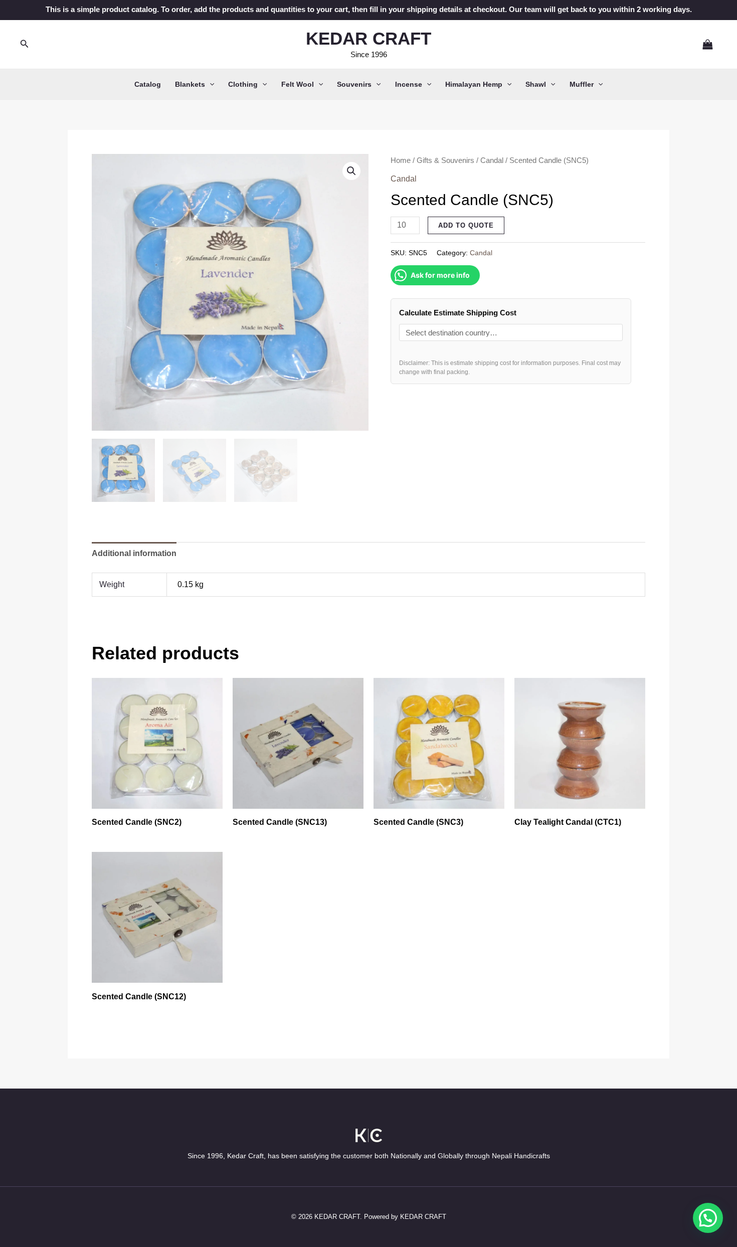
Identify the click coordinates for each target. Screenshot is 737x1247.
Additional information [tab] (134, 553)
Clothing (243, 84)
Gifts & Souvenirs (445, 160)
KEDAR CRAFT (368, 38)
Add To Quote (466, 225)
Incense (408, 84)
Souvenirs (354, 84)
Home (401, 160)
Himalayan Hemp (473, 84)
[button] (24, 44)
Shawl (535, 84)
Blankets (190, 84)
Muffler (582, 84)
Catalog (147, 84)
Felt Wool (297, 84)
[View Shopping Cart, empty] (703, 44)
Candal (491, 160)
